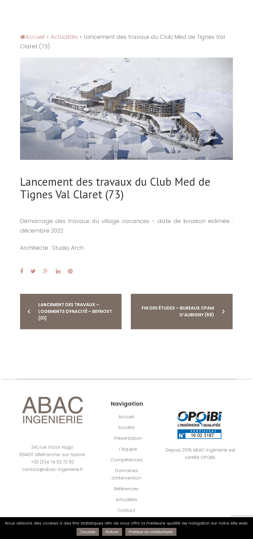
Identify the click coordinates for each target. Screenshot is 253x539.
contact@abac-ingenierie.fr (52, 469)
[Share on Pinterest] (70, 271)
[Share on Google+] (45, 271)
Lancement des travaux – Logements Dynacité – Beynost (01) (75, 311)
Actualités (64, 37)
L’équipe (128, 449)
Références (126, 489)
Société (126, 427)
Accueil (35, 37)
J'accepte (88, 532)
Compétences (126, 460)
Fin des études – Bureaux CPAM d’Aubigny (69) (178, 311)
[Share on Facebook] (21, 271)
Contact (126, 510)
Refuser (112, 532)
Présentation (128, 438)
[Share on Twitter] (33, 271)
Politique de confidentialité (151, 532)
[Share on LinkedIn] (58, 271)
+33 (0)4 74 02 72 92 (52, 462)
